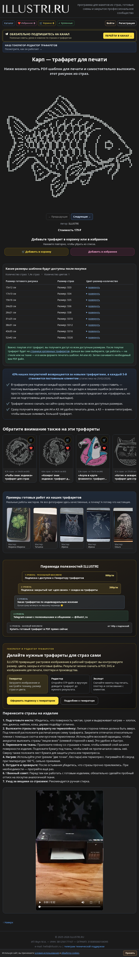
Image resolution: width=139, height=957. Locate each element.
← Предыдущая (57, 216)
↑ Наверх (8, 922)
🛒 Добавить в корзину (36, 251)
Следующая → (82, 216)
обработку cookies (70, 953)
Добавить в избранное (102, 251)
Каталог (8, 23)
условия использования (47, 953)
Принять (130, 953)
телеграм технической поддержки (84, 946)
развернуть (94, 287)
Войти (110, 23)
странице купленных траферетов (50, 351)
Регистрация (127, 23)
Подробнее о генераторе (79, 700)
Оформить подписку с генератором (32, 700)
